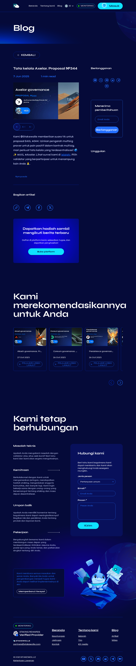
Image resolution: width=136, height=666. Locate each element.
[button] (72, 5)
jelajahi (65, 154)
